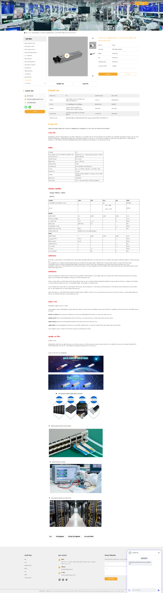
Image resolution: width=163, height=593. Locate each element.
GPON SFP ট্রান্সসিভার (74, 536)
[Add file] (129, 590)
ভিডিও (112, 3)
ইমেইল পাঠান (111, 579)
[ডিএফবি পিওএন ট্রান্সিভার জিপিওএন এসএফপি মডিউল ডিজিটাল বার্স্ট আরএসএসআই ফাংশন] (68, 56)
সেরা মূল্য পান (108, 74)
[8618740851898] (66, 580)
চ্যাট (143, 3)
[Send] (158, 590)
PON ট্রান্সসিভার (35, 32)
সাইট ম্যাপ (48, 591)
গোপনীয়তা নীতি (42, 591)
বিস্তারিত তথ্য (60, 84)
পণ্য (107, 3)
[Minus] (159, 553)
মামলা (25, 574)
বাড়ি (93, 3)
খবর (25, 571)
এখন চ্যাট (35, 111)
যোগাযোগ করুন (127, 3)
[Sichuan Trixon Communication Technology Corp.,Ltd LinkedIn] (63, 580)
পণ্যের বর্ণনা (85, 84)
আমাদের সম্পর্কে (100, 3)
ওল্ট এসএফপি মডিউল (88, 536)
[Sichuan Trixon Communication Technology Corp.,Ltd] (13, 3)
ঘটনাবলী (118, 3)
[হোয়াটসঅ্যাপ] (25, 107)
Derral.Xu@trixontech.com (35, 99)
